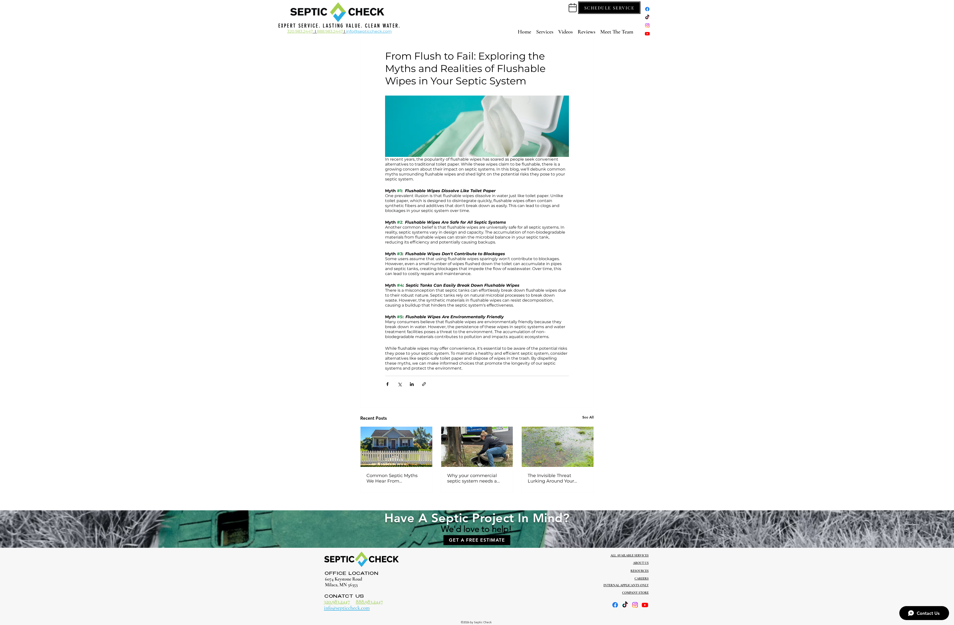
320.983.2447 (337, 601)
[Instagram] (647, 25)
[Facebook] (647, 9)
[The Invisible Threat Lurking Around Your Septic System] (558, 447)
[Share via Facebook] (387, 384)
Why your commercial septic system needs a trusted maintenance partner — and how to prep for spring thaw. (472, 478)
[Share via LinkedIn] (411, 384)
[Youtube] (647, 33)
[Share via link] (424, 384)
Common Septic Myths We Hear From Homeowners (392, 478)
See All (588, 417)
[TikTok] (647, 17)
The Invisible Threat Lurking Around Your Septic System (551, 478)
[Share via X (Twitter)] (399, 384)
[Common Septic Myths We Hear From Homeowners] (396, 447)
